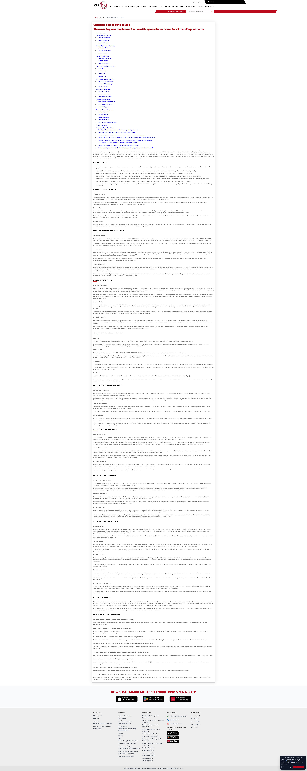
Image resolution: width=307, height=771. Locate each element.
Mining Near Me (122, 726)
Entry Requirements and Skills (105, 79)
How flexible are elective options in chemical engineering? (116, 132)
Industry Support (103, 107)
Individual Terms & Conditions (102, 723)
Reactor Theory (103, 43)
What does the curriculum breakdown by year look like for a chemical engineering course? (126, 138)
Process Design (103, 112)
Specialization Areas (104, 50)
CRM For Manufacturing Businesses (129, 748)
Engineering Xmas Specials (126, 756)
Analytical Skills (103, 86)
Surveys (200, 6)
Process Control (103, 40)
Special (160, 6)
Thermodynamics (104, 38)
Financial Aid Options (105, 104)
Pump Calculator (147, 758)
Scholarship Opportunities (106, 102)
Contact (206, 6)
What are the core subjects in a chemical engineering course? (118, 130)
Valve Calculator (147, 761)
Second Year (102, 71)
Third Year (101, 73)
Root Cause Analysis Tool (150, 736)
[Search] (212, 11)
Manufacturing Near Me (125, 721)
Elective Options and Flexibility (105, 46)
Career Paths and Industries (104, 110)
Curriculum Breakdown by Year (105, 66)
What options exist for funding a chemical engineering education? (119, 145)
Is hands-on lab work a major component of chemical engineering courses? (122, 135)
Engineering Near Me (124, 723)
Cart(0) (211, 2)
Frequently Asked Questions (104, 128)
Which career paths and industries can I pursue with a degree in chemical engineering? (125, 148)
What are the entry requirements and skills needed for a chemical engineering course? (125, 140)
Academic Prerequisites (105, 81)
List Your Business (169, 6)
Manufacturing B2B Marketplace (128, 741)
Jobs (176, 6)
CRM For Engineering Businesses (128, 751)
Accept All (299, 767)
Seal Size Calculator (148, 748)
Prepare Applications (105, 97)
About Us (96, 721)
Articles (144, 6)
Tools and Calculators (124, 716)
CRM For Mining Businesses (126, 754)
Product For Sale (118, 6)
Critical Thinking (103, 61)
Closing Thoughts (101, 125)
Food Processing (103, 117)
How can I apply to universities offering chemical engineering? (117, 143)
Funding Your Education (103, 100)
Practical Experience (105, 58)
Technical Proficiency (105, 84)
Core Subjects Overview (103, 36)
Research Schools (104, 91)
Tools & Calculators (191, 6)
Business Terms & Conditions (102, 726)
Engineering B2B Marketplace (127, 743)
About (212, 6)
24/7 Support (97, 716)
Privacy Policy (97, 729)
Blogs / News (122, 718)
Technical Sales (103, 114)
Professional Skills (103, 63)
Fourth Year (102, 76)
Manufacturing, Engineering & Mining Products (127, 730)
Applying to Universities (103, 89)
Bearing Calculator (148, 750)
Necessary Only (287, 767)
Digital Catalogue (152, 6)
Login (193, 2)
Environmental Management (107, 122)
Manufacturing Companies (132, 6)
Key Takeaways (101, 33)
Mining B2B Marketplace (125, 746)
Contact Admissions (104, 94)
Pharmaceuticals (103, 120)
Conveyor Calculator (148, 753)
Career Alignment (104, 53)
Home (111, 6)
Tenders (181, 6)
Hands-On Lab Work (102, 56)
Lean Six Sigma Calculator (150, 734)
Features (96, 718)
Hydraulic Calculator (148, 756)
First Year (101, 68)
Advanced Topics (103, 48)
